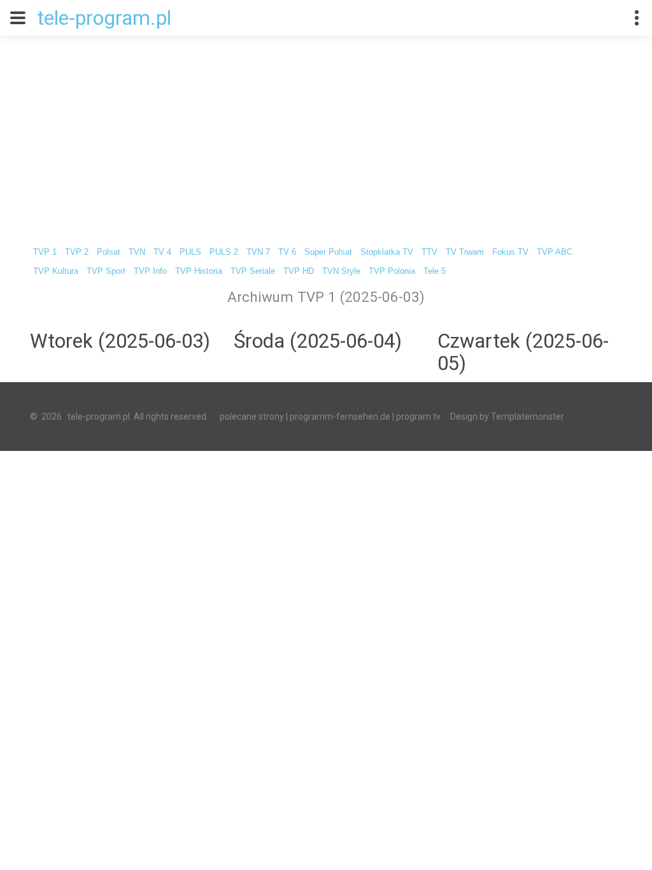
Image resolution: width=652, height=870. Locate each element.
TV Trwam (465, 252)
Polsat (108, 252)
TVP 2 (77, 252)
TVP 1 (45, 252)
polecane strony (252, 416)
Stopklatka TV (386, 252)
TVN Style (341, 271)
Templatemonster (527, 416)
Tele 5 (434, 271)
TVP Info (150, 271)
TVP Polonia (392, 271)
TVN (137, 252)
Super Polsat (328, 252)
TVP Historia (198, 271)
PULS (190, 252)
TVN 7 (258, 252)
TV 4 (162, 252)
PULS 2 (223, 252)
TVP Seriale (252, 271)
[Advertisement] (326, 131)
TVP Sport (106, 271)
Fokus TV (510, 252)
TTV (429, 252)
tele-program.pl (104, 18)
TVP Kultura (55, 271)
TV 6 (287, 252)
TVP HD (298, 271)
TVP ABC (554, 252)
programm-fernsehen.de (340, 416)
